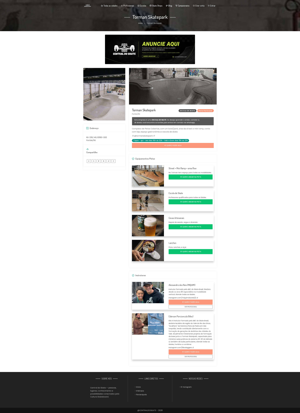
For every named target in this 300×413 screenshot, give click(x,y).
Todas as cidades (110, 5)
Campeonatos (183, 5)
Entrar (212, 5)
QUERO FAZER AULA (173, 145)
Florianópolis (141, 394)
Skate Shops (157, 5)
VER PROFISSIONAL (190, 307)
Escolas (142, 5)
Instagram (187, 387)
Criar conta (199, 5)
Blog (170, 5)
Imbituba (140, 391)
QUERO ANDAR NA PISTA (191, 177)
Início (140, 23)
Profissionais (128, 5)
